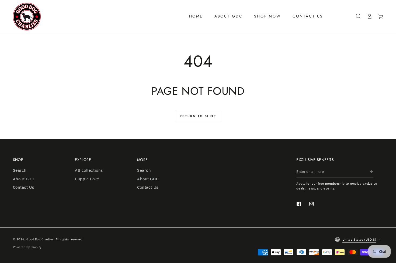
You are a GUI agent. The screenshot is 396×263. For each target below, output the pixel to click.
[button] (358, 16)
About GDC (23, 178)
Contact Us (23, 187)
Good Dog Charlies (40, 239)
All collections (89, 170)
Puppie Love (87, 178)
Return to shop (198, 116)
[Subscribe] (371, 171)
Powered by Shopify (27, 247)
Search (20, 170)
